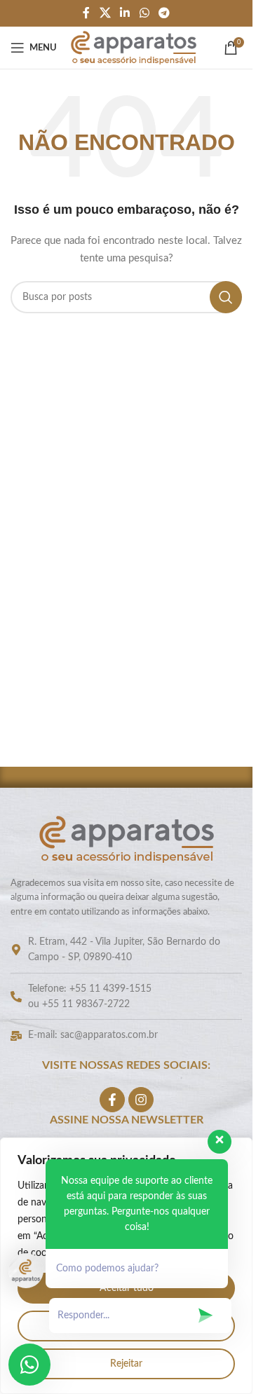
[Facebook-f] (112, 1099)
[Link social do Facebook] (86, 13)
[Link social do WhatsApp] (144, 13)
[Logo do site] (133, 48)
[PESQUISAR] (226, 297)
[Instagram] (141, 1099)
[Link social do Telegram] (164, 13)
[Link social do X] (105, 13)
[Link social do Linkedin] (125, 13)
